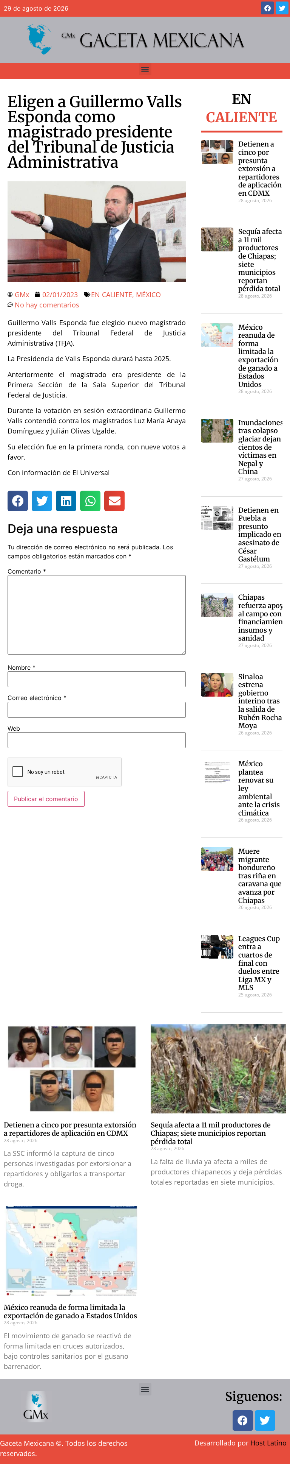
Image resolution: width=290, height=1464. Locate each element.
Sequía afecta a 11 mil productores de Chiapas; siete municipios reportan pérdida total (260, 260)
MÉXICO (148, 294)
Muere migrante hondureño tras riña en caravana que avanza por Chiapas (260, 876)
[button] (145, 69)
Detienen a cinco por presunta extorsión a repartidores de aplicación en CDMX (260, 169)
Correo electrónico (37, 698)
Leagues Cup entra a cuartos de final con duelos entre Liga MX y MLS (259, 963)
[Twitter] (282, 8)
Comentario (27, 571)
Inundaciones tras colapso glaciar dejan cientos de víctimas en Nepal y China (261, 447)
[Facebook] (267, 8)
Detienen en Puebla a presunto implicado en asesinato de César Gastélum (259, 535)
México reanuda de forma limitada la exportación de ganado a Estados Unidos (258, 356)
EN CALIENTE (111, 294)
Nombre (21, 667)
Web (14, 728)
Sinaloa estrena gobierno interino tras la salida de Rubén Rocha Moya (260, 701)
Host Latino (268, 1442)
